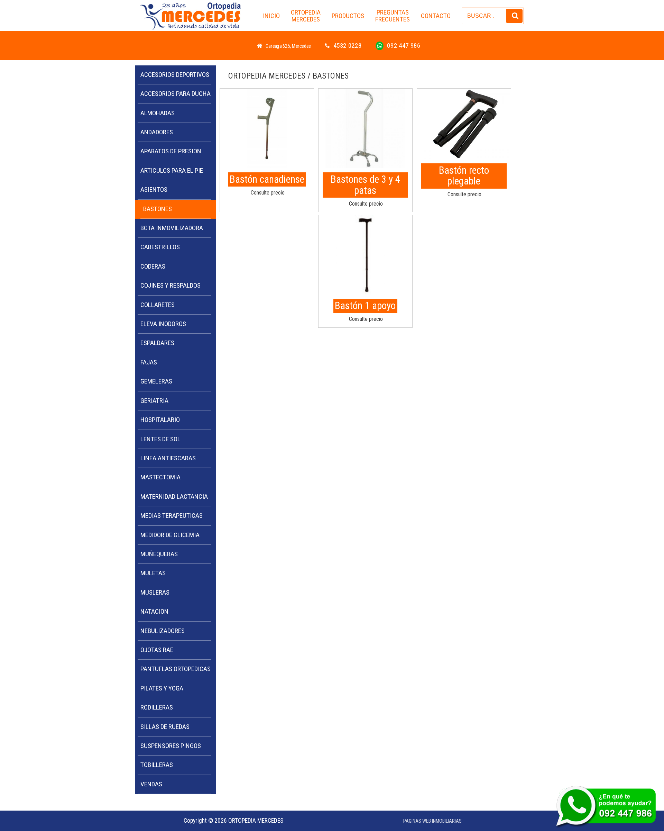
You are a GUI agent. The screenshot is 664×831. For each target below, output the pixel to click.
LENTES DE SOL (160, 439)
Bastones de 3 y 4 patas (365, 184)
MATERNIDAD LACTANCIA (174, 496)
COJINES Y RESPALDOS (170, 285)
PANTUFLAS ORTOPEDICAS (175, 669)
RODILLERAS (156, 707)
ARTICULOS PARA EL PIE (171, 170)
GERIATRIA (154, 401)
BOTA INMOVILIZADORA (171, 228)
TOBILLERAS (156, 765)
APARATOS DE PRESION (170, 151)
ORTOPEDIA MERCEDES (306, 16)
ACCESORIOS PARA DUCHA (175, 94)
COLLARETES (157, 305)
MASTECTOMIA (160, 477)
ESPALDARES (157, 343)
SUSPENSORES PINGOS (170, 746)
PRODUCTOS (348, 16)
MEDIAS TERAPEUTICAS (171, 516)
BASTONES (157, 209)
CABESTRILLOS (160, 247)
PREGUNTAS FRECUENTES (392, 16)
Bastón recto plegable (464, 175)
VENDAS (151, 784)
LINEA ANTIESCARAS (168, 458)
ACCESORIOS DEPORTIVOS (174, 75)
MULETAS (153, 573)
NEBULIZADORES (162, 631)
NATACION (154, 611)
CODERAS (152, 266)
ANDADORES (156, 132)
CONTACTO (436, 16)
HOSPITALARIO (160, 420)
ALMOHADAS (157, 113)
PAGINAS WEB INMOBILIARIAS (432, 821)
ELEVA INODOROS (163, 324)
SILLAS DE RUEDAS (165, 727)
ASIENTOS (153, 189)
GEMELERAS (156, 381)
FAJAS (148, 362)
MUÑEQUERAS (159, 554)
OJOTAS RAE (156, 650)
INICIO (271, 16)
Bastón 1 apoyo (365, 305)
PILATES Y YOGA (161, 688)
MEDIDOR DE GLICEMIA (170, 535)
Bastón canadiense (267, 179)
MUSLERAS (154, 592)
